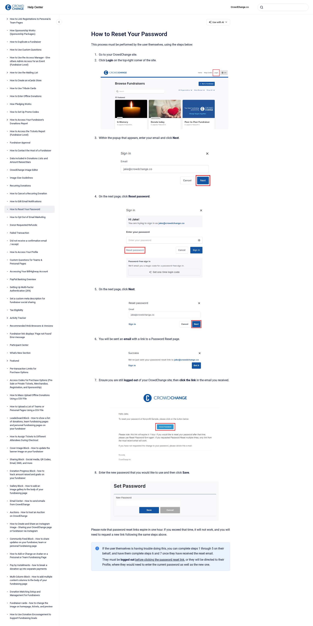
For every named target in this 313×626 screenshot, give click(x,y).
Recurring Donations (20, 185)
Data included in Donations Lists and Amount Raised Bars (29, 160)
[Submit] (262, 7)
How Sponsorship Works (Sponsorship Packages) (22, 32)
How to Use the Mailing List (24, 72)
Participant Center (19, 345)
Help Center (35, 7)
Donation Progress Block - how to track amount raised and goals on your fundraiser (27, 474)
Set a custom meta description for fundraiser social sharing (27, 300)
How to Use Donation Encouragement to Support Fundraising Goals (30, 616)
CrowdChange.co (240, 7)
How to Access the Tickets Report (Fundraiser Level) (27, 133)
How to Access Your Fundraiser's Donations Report (27, 121)
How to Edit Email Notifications (25, 201)
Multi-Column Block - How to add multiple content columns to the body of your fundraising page (31, 580)
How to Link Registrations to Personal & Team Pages (30, 21)
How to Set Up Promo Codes (24, 112)
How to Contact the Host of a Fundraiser (30, 150)
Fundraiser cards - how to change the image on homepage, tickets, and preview (31, 605)
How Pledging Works (20, 104)
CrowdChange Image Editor (24, 169)
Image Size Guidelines (21, 177)
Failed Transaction (19, 232)
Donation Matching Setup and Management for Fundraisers (25, 593)
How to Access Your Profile (24, 252)
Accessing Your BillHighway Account (29, 271)
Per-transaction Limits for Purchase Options (23, 370)
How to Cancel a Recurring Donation (28, 193)
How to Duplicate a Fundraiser (25, 41)
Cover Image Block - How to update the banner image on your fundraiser (30, 449)
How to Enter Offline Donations (25, 96)
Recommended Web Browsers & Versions (31, 325)
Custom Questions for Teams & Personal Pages (26, 262)
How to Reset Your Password (25, 209)
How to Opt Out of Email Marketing (27, 217)
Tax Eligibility (16, 310)
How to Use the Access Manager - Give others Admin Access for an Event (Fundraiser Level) (30, 61)
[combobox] (283, 7)
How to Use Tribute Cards (23, 88)
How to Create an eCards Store (25, 80)
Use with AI (218, 22)
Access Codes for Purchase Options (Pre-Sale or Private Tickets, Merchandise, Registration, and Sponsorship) (31, 383)
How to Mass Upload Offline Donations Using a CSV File (30, 397)
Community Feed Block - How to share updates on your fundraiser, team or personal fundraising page (29, 542)
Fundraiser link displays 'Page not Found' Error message (31, 335)
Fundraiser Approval (20, 142)
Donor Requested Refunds (23, 224)
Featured (14, 360)
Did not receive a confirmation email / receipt (28, 242)
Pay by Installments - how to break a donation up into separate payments (28, 567)
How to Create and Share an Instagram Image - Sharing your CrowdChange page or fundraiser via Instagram (31, 527)
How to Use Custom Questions (25, 49)
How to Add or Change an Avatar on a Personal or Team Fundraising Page (29, 555)
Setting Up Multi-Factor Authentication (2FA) (21, 289)
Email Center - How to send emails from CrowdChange (27, 502)
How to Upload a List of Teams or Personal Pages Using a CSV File (27, 408)
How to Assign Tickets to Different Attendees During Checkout (28, 438)
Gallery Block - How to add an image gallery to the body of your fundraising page (26, 489)
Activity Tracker (18, 317)
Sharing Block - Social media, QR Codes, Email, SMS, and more (30, 461)
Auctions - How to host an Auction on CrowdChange (27, 514)
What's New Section (20, 353)
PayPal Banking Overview (23, 279)
